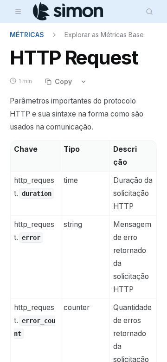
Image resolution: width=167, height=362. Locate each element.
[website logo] (68, 11)
